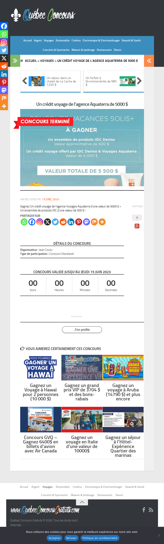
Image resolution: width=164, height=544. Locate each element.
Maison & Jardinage (83, 50)
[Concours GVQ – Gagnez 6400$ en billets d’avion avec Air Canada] (40, 419)
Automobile (63, 40)
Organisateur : (29, 250)
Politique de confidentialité (100, 538)
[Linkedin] (70, 221)
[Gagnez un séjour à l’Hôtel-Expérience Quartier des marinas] (123, 419)
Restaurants (104, 50)
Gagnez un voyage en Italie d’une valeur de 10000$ (82, 444)
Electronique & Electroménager (101, 40)
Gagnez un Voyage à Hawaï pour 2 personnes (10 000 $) (40, 392)
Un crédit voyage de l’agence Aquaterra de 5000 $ (82, 104)
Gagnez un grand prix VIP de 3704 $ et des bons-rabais (82, 392)
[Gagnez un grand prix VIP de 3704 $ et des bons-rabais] (81, 367)
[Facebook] (31, 221)
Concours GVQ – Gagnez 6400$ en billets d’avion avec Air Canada (40, 444)
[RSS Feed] (151, 510)
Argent (38, 40)
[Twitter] (55, 221)
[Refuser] (159, 535)
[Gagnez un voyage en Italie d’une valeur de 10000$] (81, 419)
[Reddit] (63, 221)
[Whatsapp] (24, 221)
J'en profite (82, 329)
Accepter (54, 538)
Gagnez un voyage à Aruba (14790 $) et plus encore (123, 392)
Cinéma (76, 40)
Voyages (49, 40)
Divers (117, 50)
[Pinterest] (78, 221)
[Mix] (94, 221)
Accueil (27, 40)
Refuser (71, 538)
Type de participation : (34, 254)
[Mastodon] (86, 221)
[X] (47, 221)
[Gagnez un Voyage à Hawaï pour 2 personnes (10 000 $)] (40, 367)
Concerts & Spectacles (56, 50)
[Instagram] (39, 221)
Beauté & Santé (131, 40)
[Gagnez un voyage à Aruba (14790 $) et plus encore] (123, 367)
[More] (102, 221)
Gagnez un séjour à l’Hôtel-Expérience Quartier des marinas (123, 446)
